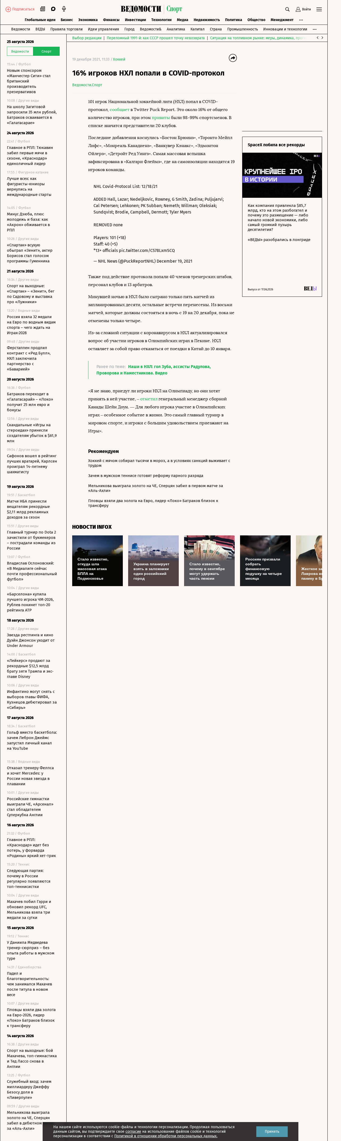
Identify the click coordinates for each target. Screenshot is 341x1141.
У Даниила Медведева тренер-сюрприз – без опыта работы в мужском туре (30, 950)
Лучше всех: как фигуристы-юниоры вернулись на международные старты (29, 186)
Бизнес (67, 20)
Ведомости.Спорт (87, 85)
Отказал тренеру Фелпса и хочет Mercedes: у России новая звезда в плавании (30, 775)
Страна (216, 29)
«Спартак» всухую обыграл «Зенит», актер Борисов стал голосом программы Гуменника (29, 253)
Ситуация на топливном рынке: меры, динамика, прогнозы (261, 38)
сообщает (119, 109)
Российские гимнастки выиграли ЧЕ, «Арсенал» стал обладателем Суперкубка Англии (30, 806)
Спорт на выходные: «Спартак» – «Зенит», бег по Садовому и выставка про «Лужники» (30, 293)
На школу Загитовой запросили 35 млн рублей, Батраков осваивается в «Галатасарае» (32, 114)
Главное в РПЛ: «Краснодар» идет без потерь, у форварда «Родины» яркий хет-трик (31, 847)
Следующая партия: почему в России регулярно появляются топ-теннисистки (28, 878)
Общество (256, 20)
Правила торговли (66, 29)
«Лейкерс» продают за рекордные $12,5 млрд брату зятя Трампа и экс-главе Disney (30, 668)
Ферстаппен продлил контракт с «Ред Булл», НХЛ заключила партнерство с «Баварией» (29, 358)
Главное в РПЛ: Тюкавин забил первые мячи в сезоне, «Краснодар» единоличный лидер (30, 155)
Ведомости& (150, 29)
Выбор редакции (87, 38)
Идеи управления (103, 29)
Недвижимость (207, 20)
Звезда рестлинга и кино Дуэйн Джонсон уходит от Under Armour (31, 640)
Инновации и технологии (285, 29)
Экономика (88, 20)
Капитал (197, 29)
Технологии (161, 20)
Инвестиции (135, 20)
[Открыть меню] (319, 9)
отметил (148, 398)
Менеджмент (282, 20)
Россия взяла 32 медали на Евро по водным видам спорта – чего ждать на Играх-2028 (31, 324)
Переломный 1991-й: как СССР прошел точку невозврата (156, 38)
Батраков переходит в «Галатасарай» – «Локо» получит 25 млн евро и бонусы (30, 402)
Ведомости (20, 29)
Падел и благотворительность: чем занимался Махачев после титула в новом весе (29, 984)
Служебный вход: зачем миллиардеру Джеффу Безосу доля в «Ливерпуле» (29, 1089)
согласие (133, 1131)
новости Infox (92, 527)
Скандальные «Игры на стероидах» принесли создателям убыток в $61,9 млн (32, 433)
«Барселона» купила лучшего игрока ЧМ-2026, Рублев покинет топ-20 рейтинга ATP (30, 602)
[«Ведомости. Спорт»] (142, 9)
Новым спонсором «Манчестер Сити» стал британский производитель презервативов (29, 81)
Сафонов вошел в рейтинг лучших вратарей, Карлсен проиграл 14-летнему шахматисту (32, 463)
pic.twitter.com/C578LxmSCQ (147, 250)
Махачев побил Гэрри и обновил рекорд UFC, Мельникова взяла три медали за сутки (29, 909)
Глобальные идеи (40, 20)
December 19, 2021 (174, 261)
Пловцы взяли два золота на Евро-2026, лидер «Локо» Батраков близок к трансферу (31, 1017)
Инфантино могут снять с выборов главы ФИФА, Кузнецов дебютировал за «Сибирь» (32, 699)
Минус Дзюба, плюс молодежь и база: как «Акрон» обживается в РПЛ (28, 222)
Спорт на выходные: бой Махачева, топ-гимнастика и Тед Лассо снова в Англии (32, 1058)
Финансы (111, 20)
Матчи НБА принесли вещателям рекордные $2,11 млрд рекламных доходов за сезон (28, 509)
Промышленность (242, 29)
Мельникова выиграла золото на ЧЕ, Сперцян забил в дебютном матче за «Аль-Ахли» (30, 1120)
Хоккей (119, 59)
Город (129, 29)
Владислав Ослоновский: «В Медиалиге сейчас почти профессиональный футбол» (32, 571)
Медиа (182, 20)
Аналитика (176, 29)
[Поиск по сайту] (287, 9)
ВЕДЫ (40, 29)
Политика (233, 20)
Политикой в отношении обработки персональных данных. (165, 1136)
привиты (161, 117)
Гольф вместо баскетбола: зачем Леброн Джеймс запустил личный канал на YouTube (32, 740)
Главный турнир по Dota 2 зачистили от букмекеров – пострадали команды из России (31, 540)
